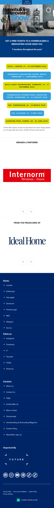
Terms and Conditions (20, 492)
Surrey (9, 328)
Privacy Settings (8, 494)
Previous (23, 211)
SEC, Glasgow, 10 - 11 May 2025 (27, 113)
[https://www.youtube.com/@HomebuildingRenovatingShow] (17, 475)
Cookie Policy (11, 428)
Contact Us (10, 392)
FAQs (8, 398)
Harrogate (10, 297)
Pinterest (10, 368)
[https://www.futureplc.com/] (16, 466)
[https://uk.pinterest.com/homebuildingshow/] (23, 475)
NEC (8, 315)
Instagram (10, 338)
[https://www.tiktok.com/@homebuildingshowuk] (29, 475)
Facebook (10, 344)
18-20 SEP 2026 (27, 2)
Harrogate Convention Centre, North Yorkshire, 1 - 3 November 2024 (27, 75)
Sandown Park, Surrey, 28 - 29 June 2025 (27, 121)
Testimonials (11, 416)
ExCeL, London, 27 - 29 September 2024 (27, 66)
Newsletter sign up (14, 434)
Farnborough (11, 309)
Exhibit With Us (12, 404)
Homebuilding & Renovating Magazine (21, 422)
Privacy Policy (7, 492)
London (9, 285)
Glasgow (9, 321)
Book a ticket (11, 410)
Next (31, 211)
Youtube (9, 356)
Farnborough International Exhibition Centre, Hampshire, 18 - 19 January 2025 (27, 96)
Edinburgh (10, 291)
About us (10, 386)
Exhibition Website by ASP (29, 500)
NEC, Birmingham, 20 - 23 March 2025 (27, 105)
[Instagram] (11, 475)
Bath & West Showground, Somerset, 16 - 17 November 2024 (27, 86)
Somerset (10, 303)
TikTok (8, 362)
